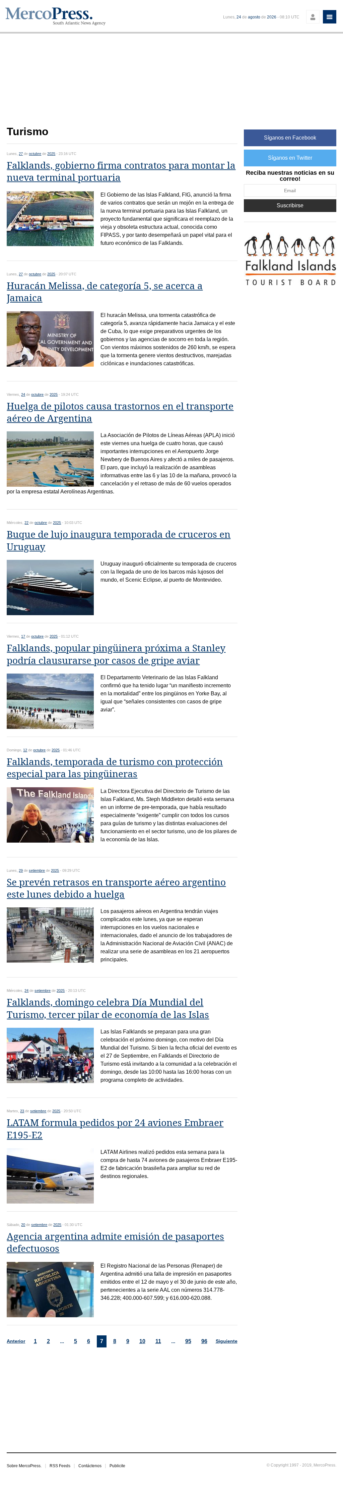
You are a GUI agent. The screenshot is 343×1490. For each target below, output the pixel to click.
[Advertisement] (122, 83)
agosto (254, 17)
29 (21, 870)
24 (238, 17)
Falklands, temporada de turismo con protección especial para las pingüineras (115, 768)
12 (25, 750)
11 (158, 1341)
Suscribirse (290, 205)
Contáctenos (89, 1466)
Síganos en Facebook (290, 138)
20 (23, 1225)
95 (188, 1341)
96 (204, 1341)
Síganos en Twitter (290, 158)
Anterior (16, 1341)
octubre (35, 154)
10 (142, 1341)
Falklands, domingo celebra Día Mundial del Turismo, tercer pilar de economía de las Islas (108, 1008)
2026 (271, 17)
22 (26, 523)
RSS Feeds (60, 1466)
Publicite (117, 1466)
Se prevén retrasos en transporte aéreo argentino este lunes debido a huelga (116, 888)
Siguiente (226, 1341)
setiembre (37, 870)
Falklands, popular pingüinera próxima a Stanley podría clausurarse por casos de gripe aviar (116, 654)
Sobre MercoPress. (24, 1466)
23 (22, 1111)
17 (23, 636)
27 (21, 154)
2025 (51, 154)
